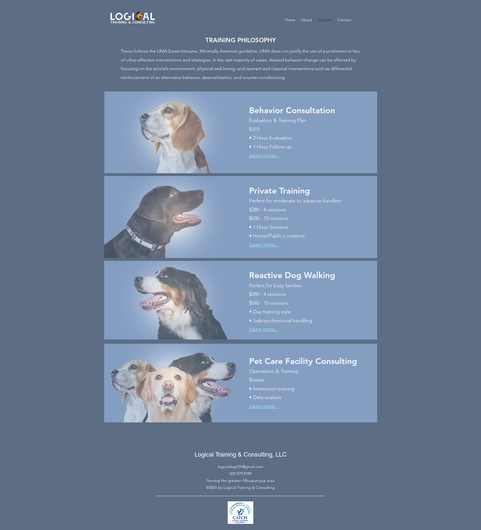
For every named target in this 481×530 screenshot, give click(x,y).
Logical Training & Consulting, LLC (241, 454)
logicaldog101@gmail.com (240, 466)
